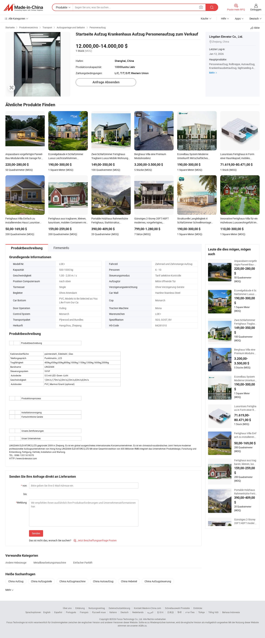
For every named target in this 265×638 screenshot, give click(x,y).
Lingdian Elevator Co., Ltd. (226, 37)
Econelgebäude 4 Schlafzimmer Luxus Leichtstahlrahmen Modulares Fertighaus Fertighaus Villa (245, 292)
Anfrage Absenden (106, 82)
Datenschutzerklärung (119, 608)
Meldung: (21, 502)
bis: (25, 494)
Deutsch (125, 612)
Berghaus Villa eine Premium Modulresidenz (245, 351)
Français (84, 612)
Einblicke (197, 608)
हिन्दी (180, 612)
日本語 (170, 612)
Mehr (212, 72)
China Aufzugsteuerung (158, 581)
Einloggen (255, 9)
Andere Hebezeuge (15, 562)
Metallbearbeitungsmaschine (50, 562)
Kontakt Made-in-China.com (147, 608)
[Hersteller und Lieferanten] (23, 7)
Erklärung (80, 608)
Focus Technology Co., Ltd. (130, 619)
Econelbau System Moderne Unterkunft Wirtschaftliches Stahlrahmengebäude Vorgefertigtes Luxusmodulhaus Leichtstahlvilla (245, 378)
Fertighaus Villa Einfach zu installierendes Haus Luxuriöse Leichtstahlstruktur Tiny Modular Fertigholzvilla (245, 435)
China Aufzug (15, 581)
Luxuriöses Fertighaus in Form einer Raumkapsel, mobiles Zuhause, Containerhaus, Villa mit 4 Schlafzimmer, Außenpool (245, 408)
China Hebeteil (129, 581)
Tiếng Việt (213, 612)
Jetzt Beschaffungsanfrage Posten (95, 540)
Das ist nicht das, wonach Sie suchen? (50, 540)
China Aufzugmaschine (72, 581)
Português (71, 612)
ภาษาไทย (190, 612)
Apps (238, 18)
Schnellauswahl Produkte (177, 608)
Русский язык (99, 612)
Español (58, 612)
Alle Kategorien (16, 18)
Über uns (67, 608)
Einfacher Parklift (82, 562)
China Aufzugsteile (41, 581)
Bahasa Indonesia (231, 612)
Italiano (113, 612)
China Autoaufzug (103, 581)
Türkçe (201, 612)
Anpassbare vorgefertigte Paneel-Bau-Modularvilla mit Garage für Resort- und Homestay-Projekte (245, 262)
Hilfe (223, 18)
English (46, 612)
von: (24, 485)
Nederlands (137, 612)
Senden (36, 533)
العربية (150, 612)
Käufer (204, 18)
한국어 (160, 612)
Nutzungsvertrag (97, 608)
